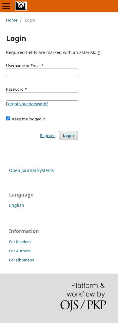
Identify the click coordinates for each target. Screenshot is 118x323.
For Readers (20, 241)
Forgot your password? (27, 103)
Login (68, 135)
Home (11, 20)
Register (47, 135)
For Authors (20, 251)
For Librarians (21, 260)
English (16, 205)
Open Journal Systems (31, 170)
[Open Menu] (6, 6)
